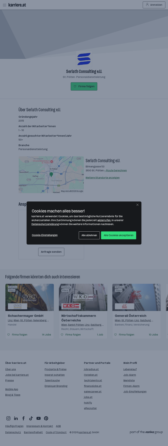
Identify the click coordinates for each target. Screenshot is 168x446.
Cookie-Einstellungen (45, 235)
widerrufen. (104, 220)
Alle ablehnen (89, 235)
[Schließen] (137, 204)
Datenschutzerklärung (45, 224)
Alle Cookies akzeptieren (118, 235)
